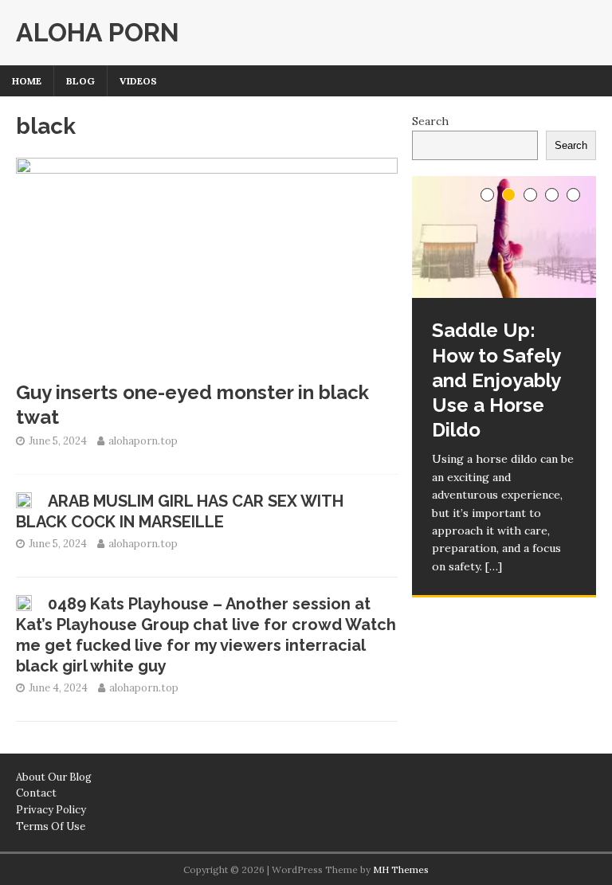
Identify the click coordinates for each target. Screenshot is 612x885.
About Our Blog (54, 777)
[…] (493, 566)
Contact (36, 793)
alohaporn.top (143, 441)
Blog (80, 81)
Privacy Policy (51, 809)
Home (26, 81)
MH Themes (401, 869)
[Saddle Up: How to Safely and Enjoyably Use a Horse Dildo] (503, 237)
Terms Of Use (50, 826)
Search (430, 121)
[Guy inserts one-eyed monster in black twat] (207, 362)
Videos (138, 81)
